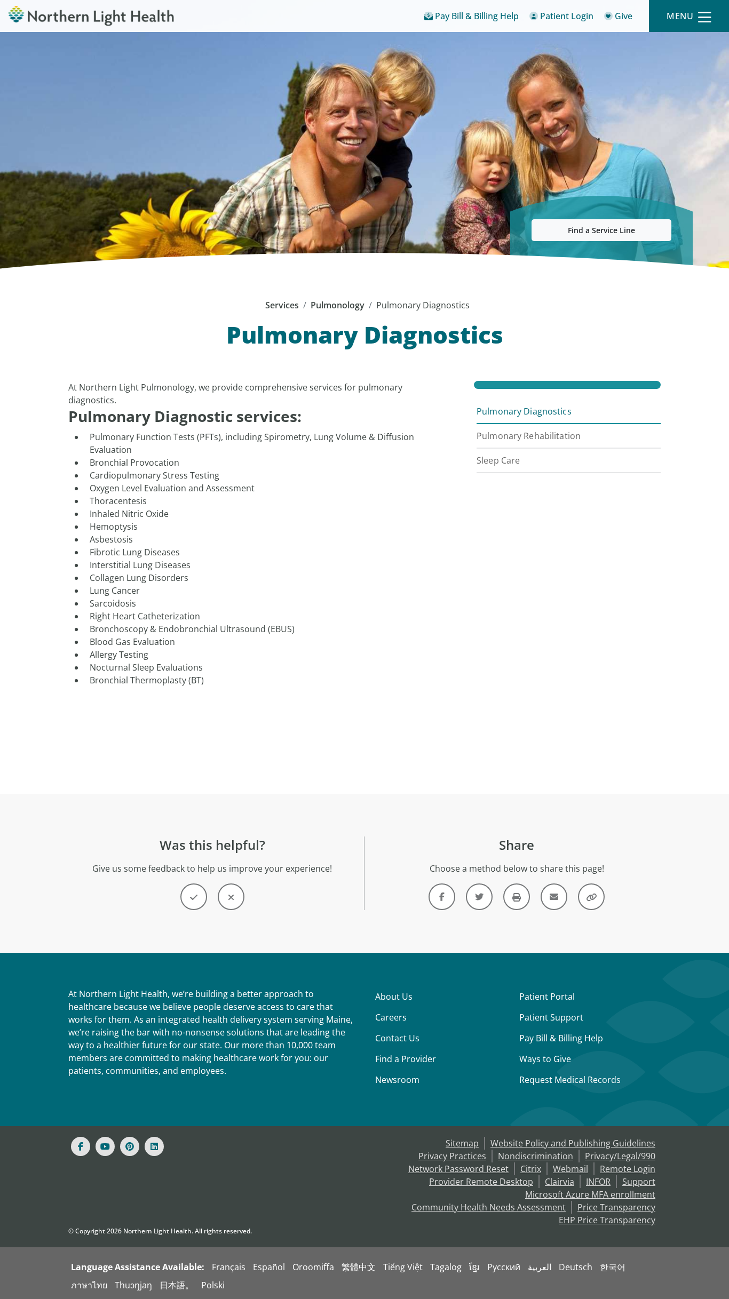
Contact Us (397, 1038)
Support (638, 1182)
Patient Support (551, 1017)
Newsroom (397, 1080)
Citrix (530, 1169)
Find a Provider (405, 1059)
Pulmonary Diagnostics (524, 411)
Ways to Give (545, 1059)
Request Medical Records (570, 1080)
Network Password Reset (458, 1169)
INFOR (598, 1182)
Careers (391, 1017)
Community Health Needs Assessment (488, 1207)
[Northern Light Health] (91, 16)
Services (282, 305)
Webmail (570, 1169)
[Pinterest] (129, 1146)
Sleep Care (498, 460)
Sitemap (462, 1143)
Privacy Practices (452, 1156)
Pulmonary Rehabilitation (529, 436)
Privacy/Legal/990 (620, 1156)
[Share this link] (591, 896)
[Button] (193, 896)
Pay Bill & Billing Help (561, 1038)
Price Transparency (616, 1207)
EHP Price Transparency (607, 1220)
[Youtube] (105, 1146)
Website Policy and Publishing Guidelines (572, 1143)
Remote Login (627, 1169)
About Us (394, 996)
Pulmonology (337, 305)
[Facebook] (80, 1146)
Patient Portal (547, 996)
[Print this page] (516, 896)
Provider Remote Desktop (481, 1182)
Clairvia (559, 1182)
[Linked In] (154, 1146)
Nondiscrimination (535, 1156)
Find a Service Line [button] (601, 230)
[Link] (442, 896)
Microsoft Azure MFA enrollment (590, 1194)
